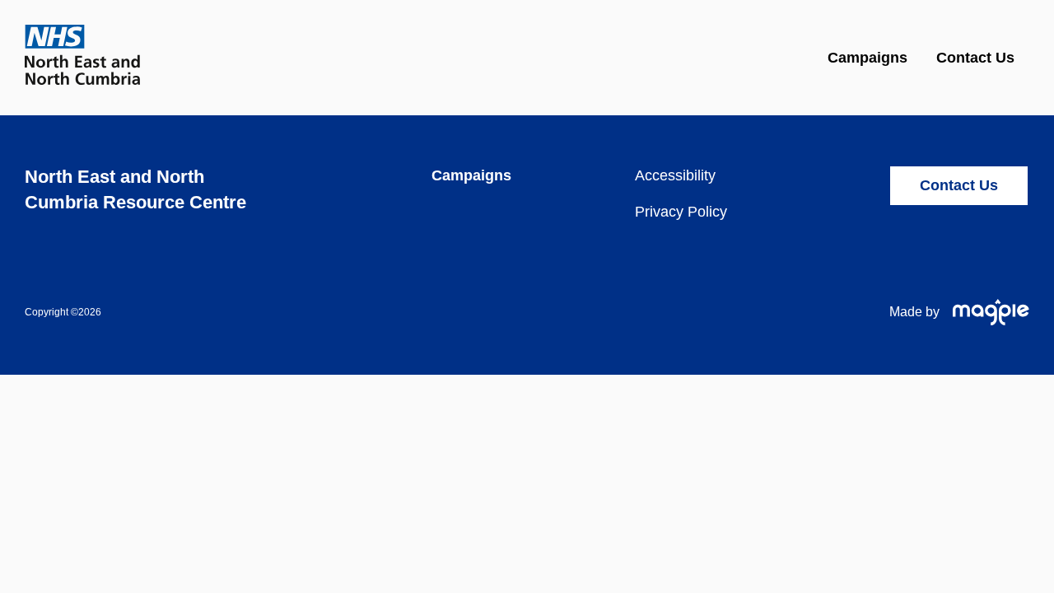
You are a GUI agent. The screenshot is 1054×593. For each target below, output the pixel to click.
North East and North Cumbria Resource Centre (135, 189)
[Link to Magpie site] (984, 312)
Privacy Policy (681, 211)
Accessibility (675, 175)
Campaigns (867, 57)
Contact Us (975, 57)
